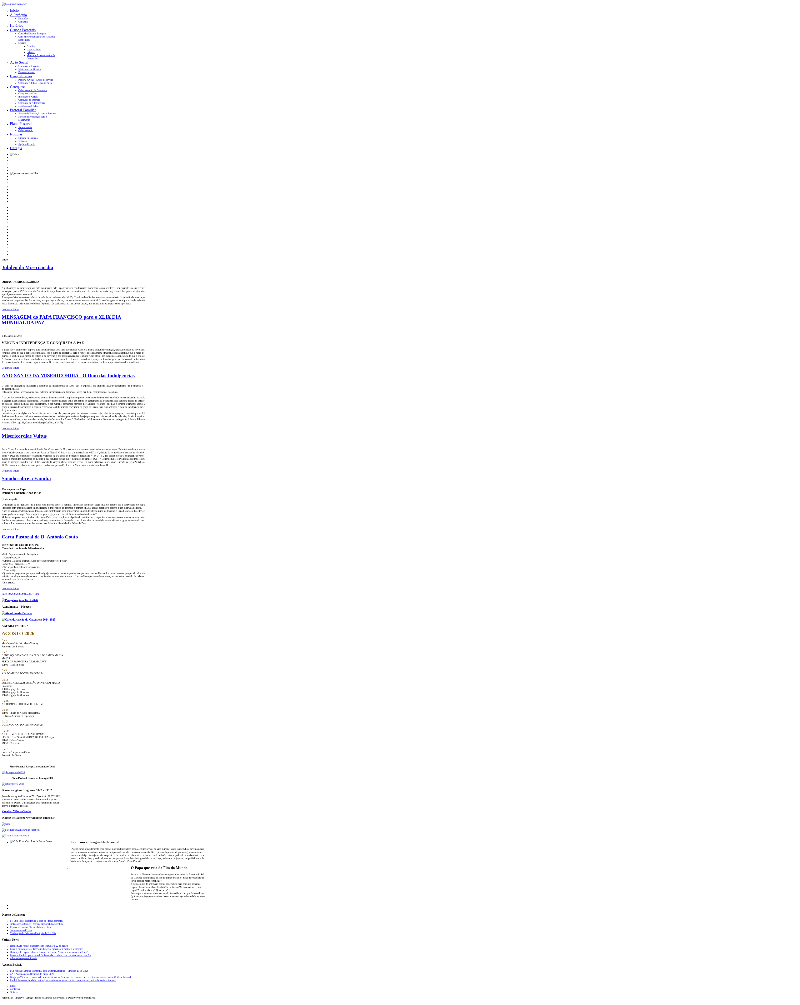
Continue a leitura (10, 309)
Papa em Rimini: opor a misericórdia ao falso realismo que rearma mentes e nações (50, 955)
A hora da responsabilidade (23, 958)
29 (20, 593)
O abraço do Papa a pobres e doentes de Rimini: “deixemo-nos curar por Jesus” (49, 952)
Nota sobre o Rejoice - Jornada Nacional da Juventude (36, 923)
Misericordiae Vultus (24, 436)
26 (12, 593)
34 (32, 593)
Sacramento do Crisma (21, 930)
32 (27, 593)
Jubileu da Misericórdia (27, 267)
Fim (37, 593)
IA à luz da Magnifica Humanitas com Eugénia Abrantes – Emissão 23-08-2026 (49, 970)
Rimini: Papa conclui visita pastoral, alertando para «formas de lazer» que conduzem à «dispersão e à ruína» (63, 980)
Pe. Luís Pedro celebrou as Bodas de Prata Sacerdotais (37, 920)
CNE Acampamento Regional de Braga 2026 (32, 973)
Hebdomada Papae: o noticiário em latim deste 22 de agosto (39, 945)
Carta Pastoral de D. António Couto (40, 536)
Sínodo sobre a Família (26, 478)
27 (15, 593)
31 (25, 593)
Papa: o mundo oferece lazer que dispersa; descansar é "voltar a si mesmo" (46, 948)
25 (10, 593)
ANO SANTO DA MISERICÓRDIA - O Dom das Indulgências (68, 375)
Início (4, 593)
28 (17, 593)
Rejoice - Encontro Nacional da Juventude (30, 927)
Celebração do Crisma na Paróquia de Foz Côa (33, 933)
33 (30, 593)
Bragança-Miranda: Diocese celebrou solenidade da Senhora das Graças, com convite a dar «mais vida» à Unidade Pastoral (70, 977)
